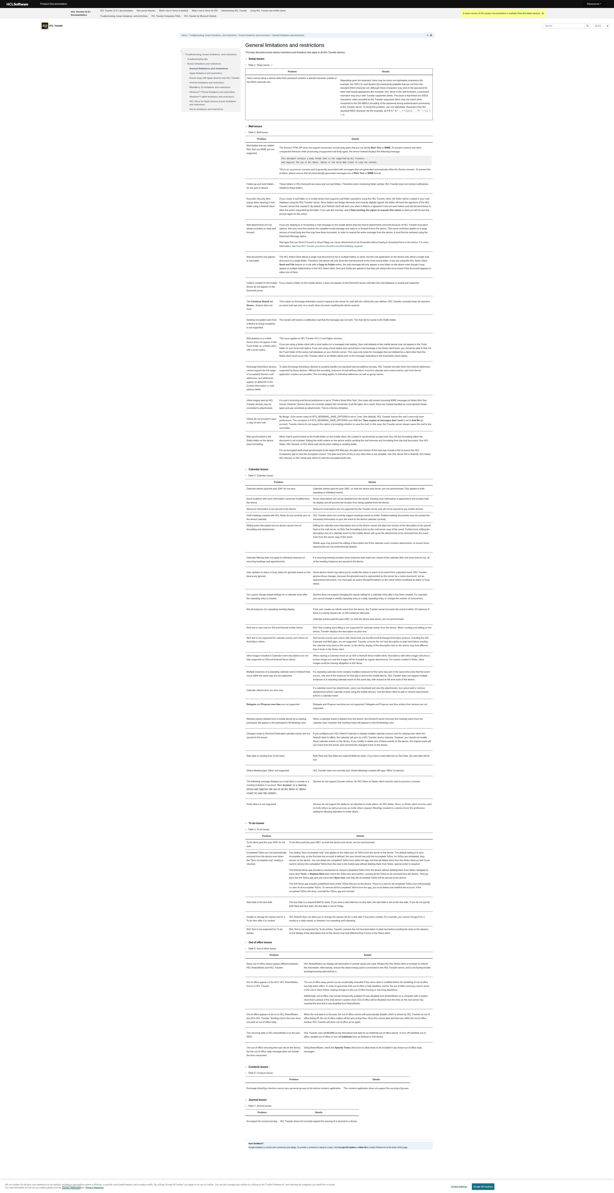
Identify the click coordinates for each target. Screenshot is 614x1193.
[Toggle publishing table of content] (181, 51)
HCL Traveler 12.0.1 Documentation (81, 13)
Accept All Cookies (483, 1186)
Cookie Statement (71, 1187)
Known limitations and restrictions (254, 35)
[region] (307, 1186)
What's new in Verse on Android (173, 10)
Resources (593, 4)
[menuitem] (116, 10)
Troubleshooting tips (197, 59)
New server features (146, 10)
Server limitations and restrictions (206, 109)
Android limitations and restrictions (206, 82)
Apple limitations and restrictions (205, 73)
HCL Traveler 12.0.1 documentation (116, 10)
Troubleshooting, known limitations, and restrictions (124, 16)
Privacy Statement (94, 1187)
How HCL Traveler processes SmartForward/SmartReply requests (329, 246)
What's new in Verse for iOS (205, 10)
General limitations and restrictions (288, 35)
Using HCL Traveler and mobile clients (268, 10)
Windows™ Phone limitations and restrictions (212, 92)
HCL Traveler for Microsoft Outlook (200, 16)
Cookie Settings (459, 1186)
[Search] (587, 25)
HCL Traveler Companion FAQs (166, 16)
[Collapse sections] (428, 35)
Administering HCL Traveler (234, 10)
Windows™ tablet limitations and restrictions (211, 96)
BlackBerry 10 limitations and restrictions (209, 87)
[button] (183, 54)
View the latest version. (528, 13)
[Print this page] (431, 35)
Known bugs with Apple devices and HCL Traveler (214, 78)
